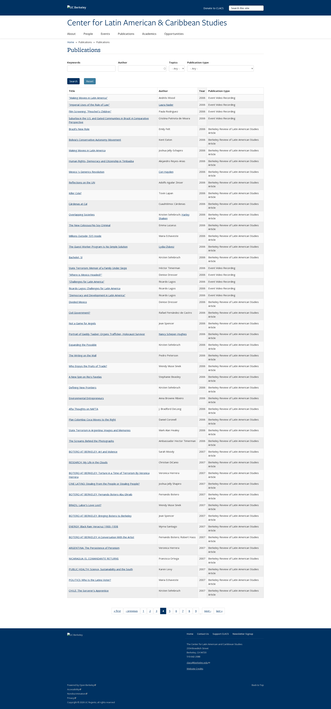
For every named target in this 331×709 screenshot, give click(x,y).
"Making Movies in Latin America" (88, 97)
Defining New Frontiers (82, 387)
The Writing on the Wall (82, 355)
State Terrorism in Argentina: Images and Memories (100, 430)
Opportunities (174, 34)
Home (70, 42)
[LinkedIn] (77, 640)
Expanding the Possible (83, 344)
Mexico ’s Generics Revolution (86, 171)
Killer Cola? (75, 193)
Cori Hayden (166, 171)
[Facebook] (70, 640)
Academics (149, 34)
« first (118, 611)
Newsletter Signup (243, 633)
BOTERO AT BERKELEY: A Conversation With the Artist (101, 537)
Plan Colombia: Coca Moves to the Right (92, 419)
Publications (126, 34)
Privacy (71, 698)
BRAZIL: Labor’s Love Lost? (85, 505)
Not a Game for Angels (82, 323)
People (89, 34)
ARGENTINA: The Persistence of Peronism (94, 548)
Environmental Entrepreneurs (86, 398)
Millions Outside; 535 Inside (85, 236)
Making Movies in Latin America (87, 150)
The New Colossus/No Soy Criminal (89, 225)
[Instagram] (90, 640)
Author (122, 62)
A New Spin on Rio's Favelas (85, 376)
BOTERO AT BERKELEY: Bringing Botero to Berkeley (100, 515)
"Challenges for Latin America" (86, 281)
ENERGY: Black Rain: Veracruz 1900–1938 (93, 526)
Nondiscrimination (77, 693)
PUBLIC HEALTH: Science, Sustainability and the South (101, 569)
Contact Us (203, 633)
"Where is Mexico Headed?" (85, 274)
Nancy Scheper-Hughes (173, 334)
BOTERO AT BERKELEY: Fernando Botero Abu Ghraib (100, 494)
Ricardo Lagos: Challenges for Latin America (94, 288)
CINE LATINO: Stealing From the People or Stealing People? (104, 483)
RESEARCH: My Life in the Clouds (88, 462)
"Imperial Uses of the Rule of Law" (89, 104)
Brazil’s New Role (79, 129)
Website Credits (195, 668)
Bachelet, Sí (75, 257)
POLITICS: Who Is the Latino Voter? (90, 580)
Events (106, 34)
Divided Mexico (78, 302)
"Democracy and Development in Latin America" (97, 295)
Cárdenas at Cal (78, 204)
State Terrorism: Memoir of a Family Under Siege (98, 268)
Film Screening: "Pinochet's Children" (90, 111)
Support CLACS (221, 633)
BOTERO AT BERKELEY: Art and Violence (93, 451)
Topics (173, 62)
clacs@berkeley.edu (198, 662)
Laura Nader (166, 104)
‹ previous (133, 611)
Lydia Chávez (166, 246)
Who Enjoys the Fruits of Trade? (88, 366)
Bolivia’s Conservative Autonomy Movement (95, 139)
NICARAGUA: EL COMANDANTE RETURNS (94, 558)
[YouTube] (83, 640)
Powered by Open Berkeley (81, 685)
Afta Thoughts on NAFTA (83, 409)
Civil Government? (79, 312)
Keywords (73, 62)
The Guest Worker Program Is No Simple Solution (98, 246)
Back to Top (258, 685)
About (71, 34)
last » (220, 611)
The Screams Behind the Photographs (91, 441)
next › (208, 611)
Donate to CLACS (213, 8)
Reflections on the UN (82, 182)
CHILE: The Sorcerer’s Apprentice (89, 590)
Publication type (198, 62)
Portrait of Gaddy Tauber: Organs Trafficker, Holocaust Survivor (107, 334)
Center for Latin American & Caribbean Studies (147, 23)
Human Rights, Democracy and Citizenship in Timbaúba (101, 161)
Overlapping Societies (82, 214)
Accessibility (74, 689)
